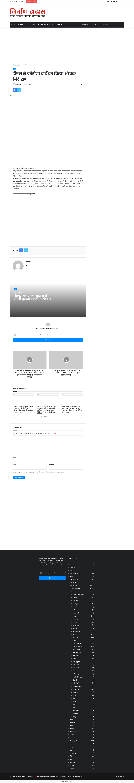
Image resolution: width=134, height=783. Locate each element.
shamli (75, 680)
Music (71, 725)
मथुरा (74, 707)
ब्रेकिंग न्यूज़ (72, 756)
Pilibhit (75, 659)
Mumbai (72, 722)
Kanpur (75, 640)
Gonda (75, 628)
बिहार (71, 750)
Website (51, 464)
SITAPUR (76, 683)
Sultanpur (76, 689)
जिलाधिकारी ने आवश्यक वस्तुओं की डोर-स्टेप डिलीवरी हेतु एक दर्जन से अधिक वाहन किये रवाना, (23, 408)
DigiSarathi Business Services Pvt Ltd (71, 776)
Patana (73, 753)
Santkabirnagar (78, 677)
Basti (74, 616)
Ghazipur (76, 625)
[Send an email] (20, 84)
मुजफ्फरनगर (76, 710)
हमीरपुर (74, 717)
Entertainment (74, 573)
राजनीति (72, 765)
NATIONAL (21, 24)
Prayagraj (76, 665)
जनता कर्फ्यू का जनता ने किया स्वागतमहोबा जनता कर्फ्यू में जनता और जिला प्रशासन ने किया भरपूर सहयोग (72, 409)
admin (18, 84)
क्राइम (71, 744)
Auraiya (75, 604)
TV (70, 738)
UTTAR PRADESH (43, 24)
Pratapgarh (76, 662)
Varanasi (75, 692)
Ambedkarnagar (78, 595)
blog (71, 564)
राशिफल (72, 768)
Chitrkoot (76, 619)
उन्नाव (74, 695)
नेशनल (71, 747)
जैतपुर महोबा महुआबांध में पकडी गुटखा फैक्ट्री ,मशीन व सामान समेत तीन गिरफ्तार (32, 299)
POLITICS (31, 24)
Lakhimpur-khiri (78, 646)
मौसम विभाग (72, 762)
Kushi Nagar (77, 643)
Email (15, 464)
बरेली (74, 698)
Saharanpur (77, 674)
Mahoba (75, 656)
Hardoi (75, 634)
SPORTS (72, 735)
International (74, 579)
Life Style (73, 582)
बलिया (74, 701)
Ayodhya (75, 607)
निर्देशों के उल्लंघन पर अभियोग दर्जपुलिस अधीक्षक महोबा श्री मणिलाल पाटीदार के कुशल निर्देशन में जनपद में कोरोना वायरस (46, 410)
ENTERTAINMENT (57, 24)
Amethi (75, 598)
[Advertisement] (86, 10)
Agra (74, 592)
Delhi (71, 570)
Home (13, 24)
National (72, 729)
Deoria (75, 622)
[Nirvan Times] (28, 13)
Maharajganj (77, 652)
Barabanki (76, 613)
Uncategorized (74, 741)
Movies (72, 719)
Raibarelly (76, 668)
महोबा (20, 65)
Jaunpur (75, 637)
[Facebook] (15, 90)
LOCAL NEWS (74, 585)
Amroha (75, 601)
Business (72, 567)
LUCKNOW (76, 649)
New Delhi (73, 732)
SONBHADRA (77, 686)
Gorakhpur (76, 631)
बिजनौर (75, 704)
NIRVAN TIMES (41, 776)
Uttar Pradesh (75, 588)
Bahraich (76, 610)
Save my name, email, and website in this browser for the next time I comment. (39, 472)
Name (15, 457)
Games (72, 576)
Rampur (75, 671)
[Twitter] (19, 90)
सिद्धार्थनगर (75, 713)
